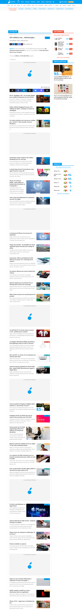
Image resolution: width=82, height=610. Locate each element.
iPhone (8, 5)
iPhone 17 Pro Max (57, 175)
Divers (73, 5)
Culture (64, 5)
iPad (12, 5)
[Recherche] (53, 2)
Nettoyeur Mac (51, 8)
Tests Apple (21, 8)
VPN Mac (35, 8)
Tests (22, 2)
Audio (24, 5)
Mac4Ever (11, 34)
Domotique (41, 5)
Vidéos (42, 2)
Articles (27, 2)
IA (53, 5)
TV (21, 5)
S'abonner (71, 1)
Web (60, 5)
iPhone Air (56, 186)
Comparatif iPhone (60, 8)
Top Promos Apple (12, 8)
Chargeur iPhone (42, 8)
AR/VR (33, 5)
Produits (33, 2)
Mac (15, 5)
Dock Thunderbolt (69, 8)
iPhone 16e (57, 190)
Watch (18, 5)
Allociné (12, 48)
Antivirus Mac (28, 8)
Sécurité (69, 5)
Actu (18, 2)
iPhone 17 (56, 182)
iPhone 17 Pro (57, 178)
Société (56, 5)
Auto (36, 5)
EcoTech (50, 5)
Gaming (45, 5)
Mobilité (29, 5)
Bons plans (49, 2)
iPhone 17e (57, 171)
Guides (38, 2)
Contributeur (13, 40)
